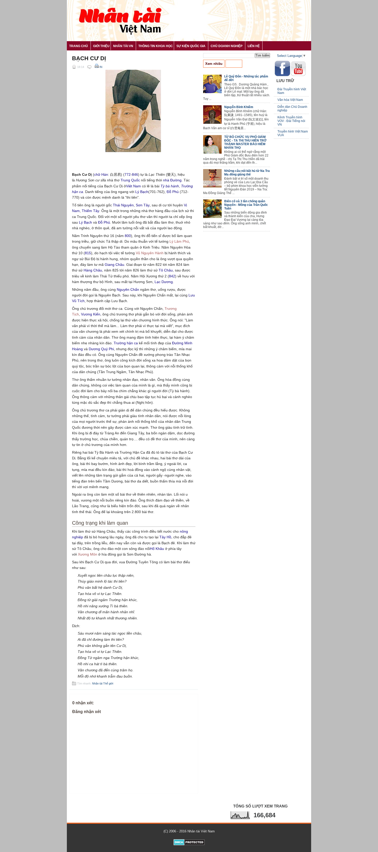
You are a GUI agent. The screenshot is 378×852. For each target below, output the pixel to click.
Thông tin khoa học (155, 46)
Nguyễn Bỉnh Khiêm (238, 107)
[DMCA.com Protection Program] (189, 844)
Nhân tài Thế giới (102, 683)
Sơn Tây (143, 205)
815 (88, 253)
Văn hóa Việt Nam (290, 100)
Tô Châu (166, 270)
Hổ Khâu (157, 549)
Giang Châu (114, 264)
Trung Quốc (130, 180)
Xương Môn (87, 554)
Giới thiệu (101, 46)
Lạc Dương (164, 282)
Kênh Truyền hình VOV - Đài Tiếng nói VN (291, 121)
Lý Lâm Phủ (179, 241)
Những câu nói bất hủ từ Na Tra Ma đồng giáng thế (247, 172)
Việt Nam (133, 186)
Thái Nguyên (123, 205)
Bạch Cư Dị (89, 58)
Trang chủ (78, 46)
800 (128, 236)
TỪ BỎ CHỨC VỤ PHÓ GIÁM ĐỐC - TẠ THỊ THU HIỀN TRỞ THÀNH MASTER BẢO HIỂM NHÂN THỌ (245, 142)
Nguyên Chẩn (128, 289)
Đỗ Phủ (173, 192)
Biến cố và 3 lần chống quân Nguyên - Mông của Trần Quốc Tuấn (246, 204)
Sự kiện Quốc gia (190, 46)
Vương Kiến (90, 314)
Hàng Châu (93, 270)
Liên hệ (254, 46)
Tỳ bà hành (169, 186)
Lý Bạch (141, 192)
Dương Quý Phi (101, 349)
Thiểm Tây (90, 211)
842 (172, 276)
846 (135, 174)
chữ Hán (101, 174)
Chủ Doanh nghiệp (226, 46)
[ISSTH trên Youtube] (298, 75)
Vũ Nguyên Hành (150, 253)
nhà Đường (172, 180)
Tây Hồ (165, 537)
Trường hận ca (126, 343)
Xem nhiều (213, 64)
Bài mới (234, 64)
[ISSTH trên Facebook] (282, 75)
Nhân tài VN (123, 46)
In (100, 66)
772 (127, 174)
